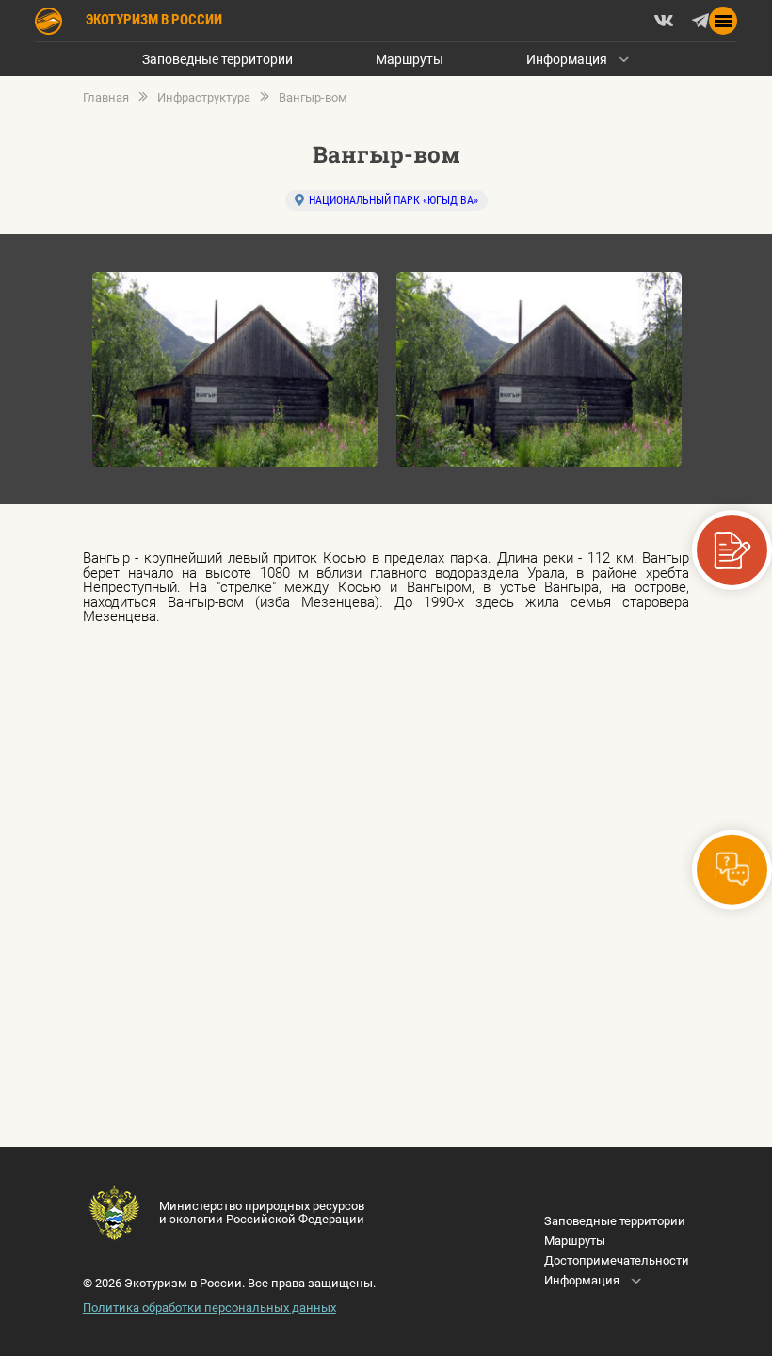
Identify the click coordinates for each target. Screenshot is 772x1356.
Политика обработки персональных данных (209, 1307)
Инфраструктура (203, 97)
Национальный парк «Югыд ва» (393, 201)
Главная (106, 97)
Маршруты (409, 59)
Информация (566, 59)
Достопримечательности (616, 1260)
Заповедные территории (217, 59)
